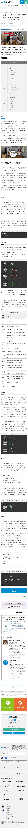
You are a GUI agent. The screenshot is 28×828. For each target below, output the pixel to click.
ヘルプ (7, 804)
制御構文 (12, 83)
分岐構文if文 (13, 85)
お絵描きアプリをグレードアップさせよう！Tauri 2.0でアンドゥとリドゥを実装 (14, 629)
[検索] (2, 6)
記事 (17, 767)
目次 (14, 62)
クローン (13, 101)
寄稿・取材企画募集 (7, 762)
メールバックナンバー (15, 726)
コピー (12, 103)
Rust (15, 25)
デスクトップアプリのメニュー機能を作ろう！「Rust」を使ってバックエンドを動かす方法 (14, 625)
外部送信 (7, 818)
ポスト (4, 58)
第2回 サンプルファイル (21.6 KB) (16, 29)
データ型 (13, 72)
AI (6, 5)
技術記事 (3, 25)
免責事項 (7, 810)
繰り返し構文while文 (15, 89)
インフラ (22, 5)
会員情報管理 (8, 808)
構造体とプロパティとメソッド (16, 93)
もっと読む (5, 631)
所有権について (13, 97)
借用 (12, 107)
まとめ (11, 109)
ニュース (3, 767)
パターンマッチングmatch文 (16, 91)
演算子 (12, 74)
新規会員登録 (14, 729)
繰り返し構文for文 (15, 87)
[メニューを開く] (2, 2)
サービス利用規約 (9, 814)
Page (4, 88)
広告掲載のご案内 (21, 762)
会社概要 (7, 812)
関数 (12, 78)
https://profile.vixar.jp (18, 652)
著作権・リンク (8, 806)
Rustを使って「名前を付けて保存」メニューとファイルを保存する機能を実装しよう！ (14, 622)
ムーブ (12, 99)
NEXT (23, 596)
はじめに (12, 66)
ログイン (14, 733)
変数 (12, 70)
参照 (12, 105)
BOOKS (18, 773)
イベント (3, 773)
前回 (3, 121)
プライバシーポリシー (10, 816)
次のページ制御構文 (14, 590)
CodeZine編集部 (9, 23)
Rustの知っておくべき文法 (16, 68)
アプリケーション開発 (13, 5)
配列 (12, 76)
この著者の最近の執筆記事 (14, 657)
